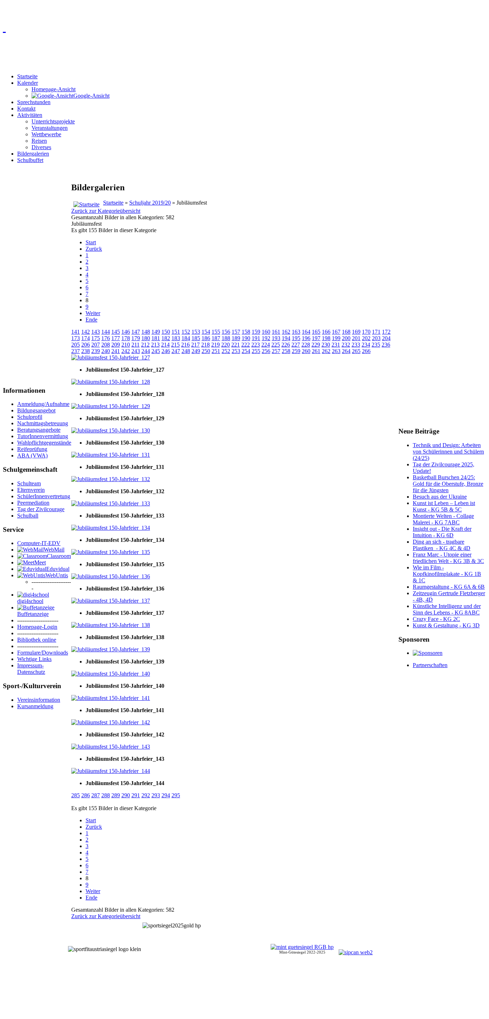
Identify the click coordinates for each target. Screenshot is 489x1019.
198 (326, 338)
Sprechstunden (33, 102)
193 (276, 338)
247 (175, 351)
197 (316, 338)
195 (296, 338)
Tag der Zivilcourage (40, 509)
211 (135, 345)
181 (155, 338)
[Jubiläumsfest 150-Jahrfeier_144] (110, 771)
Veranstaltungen (50, 128)
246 (165, 351)
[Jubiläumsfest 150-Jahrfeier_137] (110, 601)
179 (135, 338)
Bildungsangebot (36, 410)
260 (306, 351)
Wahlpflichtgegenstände (44, 443)
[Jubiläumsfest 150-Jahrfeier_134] (110, 528)
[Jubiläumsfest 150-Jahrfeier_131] (110, 455)
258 (286, 351)
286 (85, 795)
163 (296, 332)
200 (346, 338)
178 (125, 338)
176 (105, 338)
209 (115, 345)
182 (165, 338)
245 (155, 351)
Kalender (27, 83)
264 (346, 351)
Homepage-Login (37, 627)
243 (135, 351)
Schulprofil (29, 417)
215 (175, 345)
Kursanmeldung (35, 706)
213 (155, 345)
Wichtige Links (34, 659)
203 (376, 338)
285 (75, 795)
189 (236, 338)
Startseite (27, 76)
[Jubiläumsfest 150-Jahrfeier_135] (110, 552)
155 (216, 332)
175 (95, 338)
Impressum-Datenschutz (31, 668)
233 (356, 345)
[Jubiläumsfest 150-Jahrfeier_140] (110, 674)
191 (256, 338)
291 (135, 795)
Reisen (39, 141)
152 (185, 332)
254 (246, 351)
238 (85, 351)
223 (255, 345)
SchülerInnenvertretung (43, 496)
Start (91, 242)
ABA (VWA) (32, 455)
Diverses (41, 147)
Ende (91, 320)
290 (125, 795)
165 (316, 332)
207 (95, 345)
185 (196, 338)
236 (386, 345)
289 (115, 795)
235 (376, 345)
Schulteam (29, 483)
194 (286, 338)
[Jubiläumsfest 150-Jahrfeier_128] (110, 382)
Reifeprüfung (32, 449)
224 (265, 345)
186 (206, 338)
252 (226, 351)
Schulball (27, 516)
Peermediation (33, 503)
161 (276, 332)
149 (155, 332)
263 (336, 351)
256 (266, 351)
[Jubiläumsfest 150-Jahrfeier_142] (110, 722)
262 (326, 351)
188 (226, 338)
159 (256, 332)
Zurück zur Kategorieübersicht (105, 211)
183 (175, 338)
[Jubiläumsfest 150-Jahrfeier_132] (110, 479)
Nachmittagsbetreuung (42, 423)
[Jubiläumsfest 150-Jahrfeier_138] (110, 625)
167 (336, 332)
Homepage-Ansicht (54, 89)
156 (226, 332)
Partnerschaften (430, 665)
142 (85, 332)
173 (75, 338)
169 (356, 332)
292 (145, 795)
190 (246, 338)
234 (366, 345)
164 (306, 332)
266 (366, 351)
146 (125, 332)
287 (95, 795)
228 (305, 345)
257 (276, 351)
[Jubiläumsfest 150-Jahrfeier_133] (110, 503)
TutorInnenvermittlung (42, 436)
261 (316, 351)
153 (196, 332)
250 (206, 351)
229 (315, 345)
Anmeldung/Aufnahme (43, 404)
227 (295, 345)
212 (145, 345)
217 (195, 345)
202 (366, 338)
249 (196, 351)
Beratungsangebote (38, 430)
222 (245, 345)
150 (165, 332)
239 (95, 351)
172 (386, 332)
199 (336, 338)
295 (175, 795)
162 (286, 332)
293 (155, 795)
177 (115, 338)
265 (356, 351)
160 (266, 332)
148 (145, 332)
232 (346, 345)
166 (326, 332)
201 (356, 338)
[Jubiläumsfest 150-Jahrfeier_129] (110, 406)
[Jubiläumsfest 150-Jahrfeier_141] (110, 698)
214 (165, 345)
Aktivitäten (29, 115)
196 (306, 338)
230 (325, 345)
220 (225, 345)
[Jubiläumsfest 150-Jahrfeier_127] (110, 357)
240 (105, 351)
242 (125, 351)
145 (115, 332)
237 (75, 351)
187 (216, 338)
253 (236, 351)
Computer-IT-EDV (38, 543)
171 (376, 332)
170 (366, 332)
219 (215, 345)
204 (386, 338)
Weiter (93, 313)
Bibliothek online (36, 640)
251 (216, 351)
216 (185, 345)
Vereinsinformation (38, 700)
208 (105, 345)
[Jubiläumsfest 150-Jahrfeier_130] (110, 430)
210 (125, 345)
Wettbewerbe (46, 134)
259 (296, 351)
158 (246, 332)
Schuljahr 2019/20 (150, 203)
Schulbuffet (30, 160)
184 (185, 338)
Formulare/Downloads (42, 653)
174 (85, 338)
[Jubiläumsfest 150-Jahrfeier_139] (110, 649)
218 (205, 345)
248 (185, 351)
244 (145, 351)
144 (105, 332)
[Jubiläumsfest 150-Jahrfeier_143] (110, 747)
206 (85, 345)
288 (105, 795)
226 (285, 345)
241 (115, 351)
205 (75, 345)
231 (335, 345)
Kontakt (26, 109)
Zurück (94, 249)
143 (95, 332)
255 (256, 351)
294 (165, 795)
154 (206, 332)
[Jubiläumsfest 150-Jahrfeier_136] (110, 576)
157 (236, 332)
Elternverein (31, 490)
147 (135, 332)
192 (266, 338)
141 (75, 332)
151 (175, 332)
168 (346, 332)
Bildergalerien (33, 154)
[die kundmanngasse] (244, 27)
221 (235, 345)
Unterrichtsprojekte (53, 121)
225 (275, 345)
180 (145, 338)
